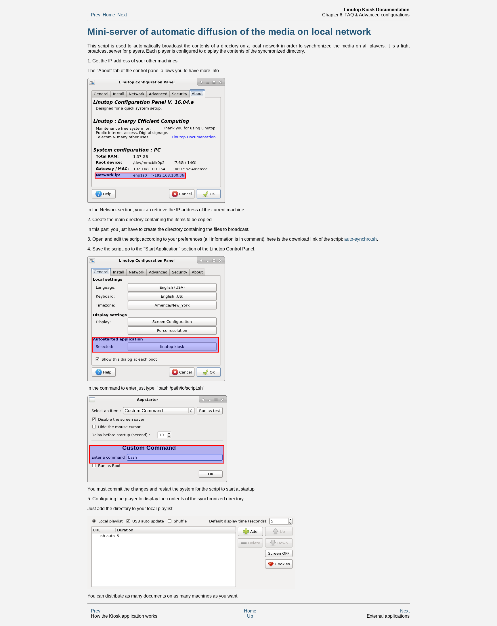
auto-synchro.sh (360, 239)
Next (122, 14)
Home (109, 14)
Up (250, 616)
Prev (95, 14)
